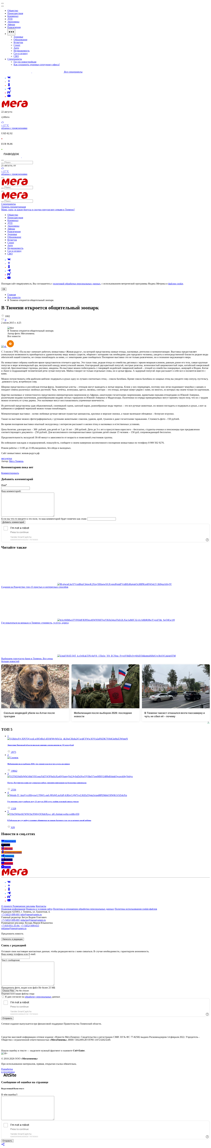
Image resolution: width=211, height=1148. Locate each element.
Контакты (41, 906)
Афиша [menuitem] (11, 24)
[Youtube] (9, 96)
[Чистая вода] (29, 156)
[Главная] (36, 106)
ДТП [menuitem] (10, 19)
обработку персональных (38, 996)
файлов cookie (175, 283)
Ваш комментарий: (11, 491)
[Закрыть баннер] (2, 3)
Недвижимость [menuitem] (22, 50)
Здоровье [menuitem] (18, 36)
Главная (11, 294)
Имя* (4, 485)
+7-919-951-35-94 (10, 925)
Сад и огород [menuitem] (20, 53)
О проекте (7, 906)
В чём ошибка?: (9, 1094)
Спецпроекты (8, 204)
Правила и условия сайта (39, 909)
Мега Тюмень (16, 461)
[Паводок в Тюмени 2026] (11, 156)
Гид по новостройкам (25, 61)
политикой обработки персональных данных (76, 283)
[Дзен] (9, 81)
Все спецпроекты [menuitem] (73, 72)
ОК (3, 289)
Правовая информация (13, 909)
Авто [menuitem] (16, 48)
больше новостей (10, 661)
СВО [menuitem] (16, 56)
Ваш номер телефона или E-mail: (18, 954)
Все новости (14, 297)
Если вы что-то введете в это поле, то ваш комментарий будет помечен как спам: (44, 518)
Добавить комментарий (13, 522)
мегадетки (6, 458)
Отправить (7, 1018)
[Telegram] (9, 89)
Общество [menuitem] (12, 10)
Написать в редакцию (12, 939)
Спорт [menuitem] (17, 45)
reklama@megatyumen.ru (13, 928)
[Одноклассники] (9, 85)
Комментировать (10, 473)
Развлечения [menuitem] (14, 27)
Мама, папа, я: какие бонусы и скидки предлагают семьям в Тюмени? (38, 209)
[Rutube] (9, 92)
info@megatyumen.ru (31, 914)
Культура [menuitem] (18, 42)
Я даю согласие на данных (32, 996)
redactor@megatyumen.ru (33, 920)
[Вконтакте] (9, 78)
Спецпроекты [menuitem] (14, 59)
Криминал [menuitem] (12, 16)
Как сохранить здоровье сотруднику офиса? (37, 64)
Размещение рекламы (24, 906)
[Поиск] (2, 160)
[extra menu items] (11, 32)
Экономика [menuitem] (13, 21)
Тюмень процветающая (13, 207)
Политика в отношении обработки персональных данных (83, 909)
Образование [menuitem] (20, 39)
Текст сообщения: (10, 960)
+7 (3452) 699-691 (10, 914)
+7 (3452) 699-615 (30, 925)
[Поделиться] (3, 1145)
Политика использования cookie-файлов (136, 909)
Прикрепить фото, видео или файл (28, 987)
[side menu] (2, 6)
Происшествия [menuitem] (15, 13)
